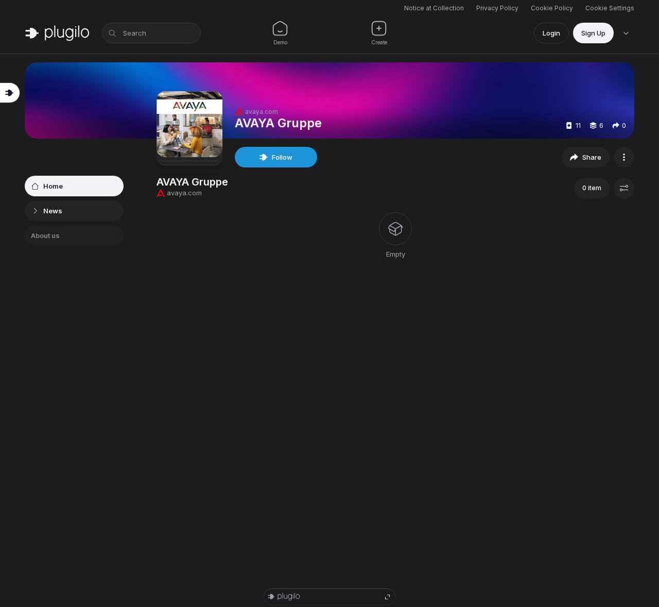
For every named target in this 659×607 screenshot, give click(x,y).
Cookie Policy (552, 8)
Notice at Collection (434, 8)
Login (551, 33)
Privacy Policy (497, 8)
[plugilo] (57, 33)
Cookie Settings (609, 8)
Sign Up (593, 33)
